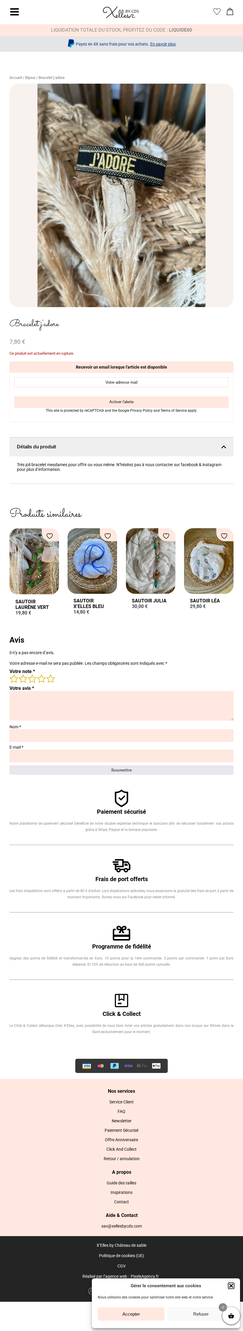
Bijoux (30, 77)
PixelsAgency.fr (145, 1276)
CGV (121, 1266)
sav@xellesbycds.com (121, 1226)
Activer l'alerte (121, 402)
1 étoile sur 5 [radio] (13, 678)
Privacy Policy (142, 410)
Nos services (121, 1091)
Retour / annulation (122, 1158)
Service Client (121, 1102)
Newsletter (122, 1120)
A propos (121, 1172)
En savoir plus (163, 44)
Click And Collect (121, 1149)
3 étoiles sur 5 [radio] (32, 678)
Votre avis (21, 688)
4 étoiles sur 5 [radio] (41, 678)
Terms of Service (174, 410)
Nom (15, 726)
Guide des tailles (121, 1183)
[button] (231, 1286)
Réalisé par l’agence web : (105, 1276)
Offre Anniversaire (121, 1139)
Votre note (22, 671)
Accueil (15, 77)
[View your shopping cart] (230, 13)
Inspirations (121, 1192)
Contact (121, 1201)
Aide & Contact (122, 1215)
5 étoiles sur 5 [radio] (50, 678)
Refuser (201, 1314)
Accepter (131, 1314)
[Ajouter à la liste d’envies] (50, 536)
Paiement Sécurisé (121, 1130)
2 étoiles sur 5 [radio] (23, 678)
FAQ (121, 1111)
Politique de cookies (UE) (121, 1255)
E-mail (16, 747)
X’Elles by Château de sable (121, 1245)
